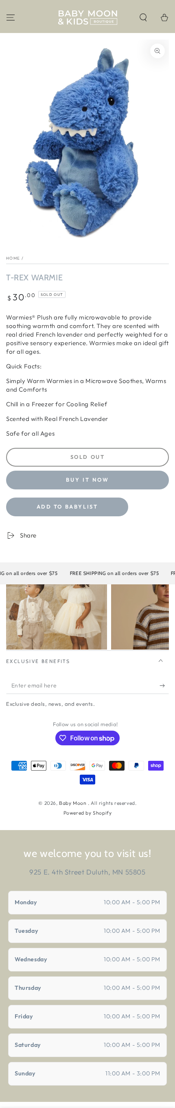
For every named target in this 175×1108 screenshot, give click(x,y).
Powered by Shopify (87, 813)
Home (13, 258)
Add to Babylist (67, 506)
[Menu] (10, 17)
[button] (143, 17)
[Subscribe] (164, 686)
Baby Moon (73, 803)
